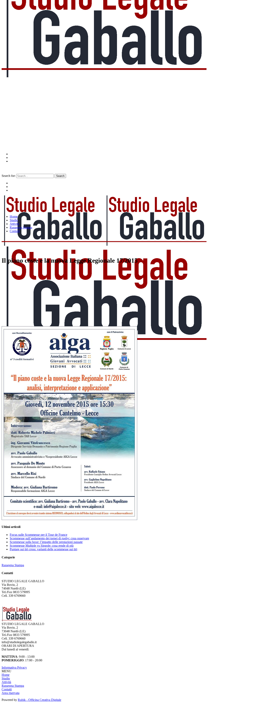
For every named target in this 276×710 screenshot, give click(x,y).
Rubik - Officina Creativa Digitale (39, 700)
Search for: (9, 175)
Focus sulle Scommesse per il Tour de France (38, 534)
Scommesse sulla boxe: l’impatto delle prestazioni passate (46, 542)
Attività (6, 682)
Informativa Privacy (14, 667)
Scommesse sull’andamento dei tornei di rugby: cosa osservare (49, 538)
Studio (6, 678)
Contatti (7, 689)
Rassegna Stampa (13, 565)
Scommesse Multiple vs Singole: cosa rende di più (42, 545)
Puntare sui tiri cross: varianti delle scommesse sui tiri (43, 549)
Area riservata (10, 693)
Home (5, 674)
